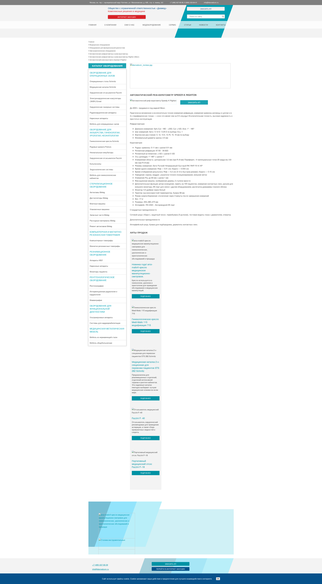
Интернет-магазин (127, 17)
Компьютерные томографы (101, 240)
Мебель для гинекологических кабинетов (103, 176)
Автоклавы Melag (97, 192)
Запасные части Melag (99, 215)
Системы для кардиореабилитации (105, 323)
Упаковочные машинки (99, 209)
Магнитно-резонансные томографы (105, 246)
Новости (203, 25)
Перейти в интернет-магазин (170, 569)
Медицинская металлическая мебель (107, 330)
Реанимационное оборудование (100, 253)
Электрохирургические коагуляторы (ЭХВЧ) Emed (105, 100)
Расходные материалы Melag (102, 220)
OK (218, 579)
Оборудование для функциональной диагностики (100, 308)
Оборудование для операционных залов (102, 74)
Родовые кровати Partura (100, 146)
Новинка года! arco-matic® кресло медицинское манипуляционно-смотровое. (142, 270)
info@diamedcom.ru (211, 2)
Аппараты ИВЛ (96, 260)
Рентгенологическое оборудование (102, 279)
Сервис (172, 25)
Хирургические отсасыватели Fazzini (106, 92)
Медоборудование (152, 25)
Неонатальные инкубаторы (101, 152)
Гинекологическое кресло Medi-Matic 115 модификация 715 (145, 322)
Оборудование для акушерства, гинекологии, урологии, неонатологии (105, 132)
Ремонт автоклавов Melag (101, 226)
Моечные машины (97, 203)
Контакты (221, 25)
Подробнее (145, 296)
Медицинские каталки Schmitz (103, 87)
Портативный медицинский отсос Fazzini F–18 (142, 463)
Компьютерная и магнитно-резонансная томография (106, 233)
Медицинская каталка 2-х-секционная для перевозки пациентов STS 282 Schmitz (145, 366)
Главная (92, 25)
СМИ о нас (129, 25)
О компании (110, 25)
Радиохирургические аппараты (103, 112)
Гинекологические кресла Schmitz (104, 141)
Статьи (187, 25)
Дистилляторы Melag (99, 198)
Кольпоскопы (95, 163)
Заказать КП (205, 9)
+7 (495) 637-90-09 (100, 565)
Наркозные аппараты (99, 118)
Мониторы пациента (98, 271)
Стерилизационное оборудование (101, 185)
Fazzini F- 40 (138, 418)
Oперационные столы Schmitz (103, 81)
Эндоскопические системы (101, 169)
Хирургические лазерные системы (104, 107)
